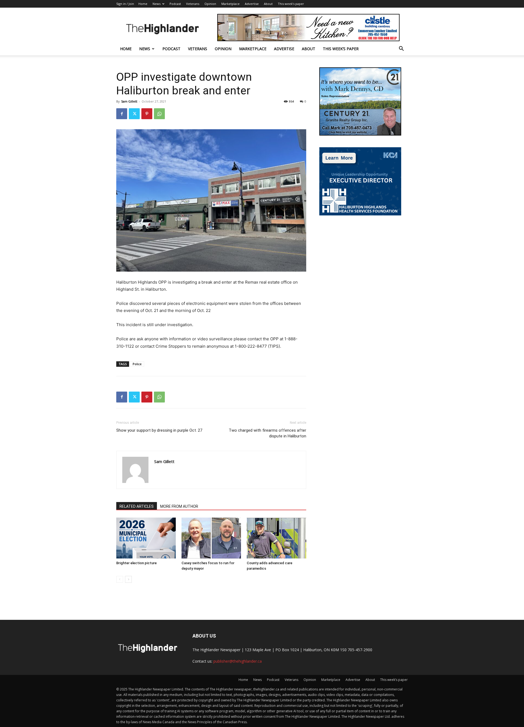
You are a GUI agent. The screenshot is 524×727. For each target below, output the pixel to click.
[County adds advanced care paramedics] (276, 538)
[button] (401, 49)
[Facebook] (121, 113)
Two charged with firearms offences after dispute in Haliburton (267, 433)
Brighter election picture (136, 563)
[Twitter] (134, 113)
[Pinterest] (146, 113)
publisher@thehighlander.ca (237, 661)
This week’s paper (291, 4)
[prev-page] (119, 579)
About (268, 4)
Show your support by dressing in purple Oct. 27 (159, 430)
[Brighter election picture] (146, 538)
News (156, 4)
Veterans (192, 4)
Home (142, 4)
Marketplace (230, 4)
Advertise (252, 4)
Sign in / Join (125, 4)
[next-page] (128, 579)
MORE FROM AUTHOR (179, 506)
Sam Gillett (129, 101)
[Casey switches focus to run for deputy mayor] (211, 538)
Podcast (175, 4)
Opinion (210, 4)
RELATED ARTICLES (137, 506)
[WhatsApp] (159, 113)
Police (137, 364)
